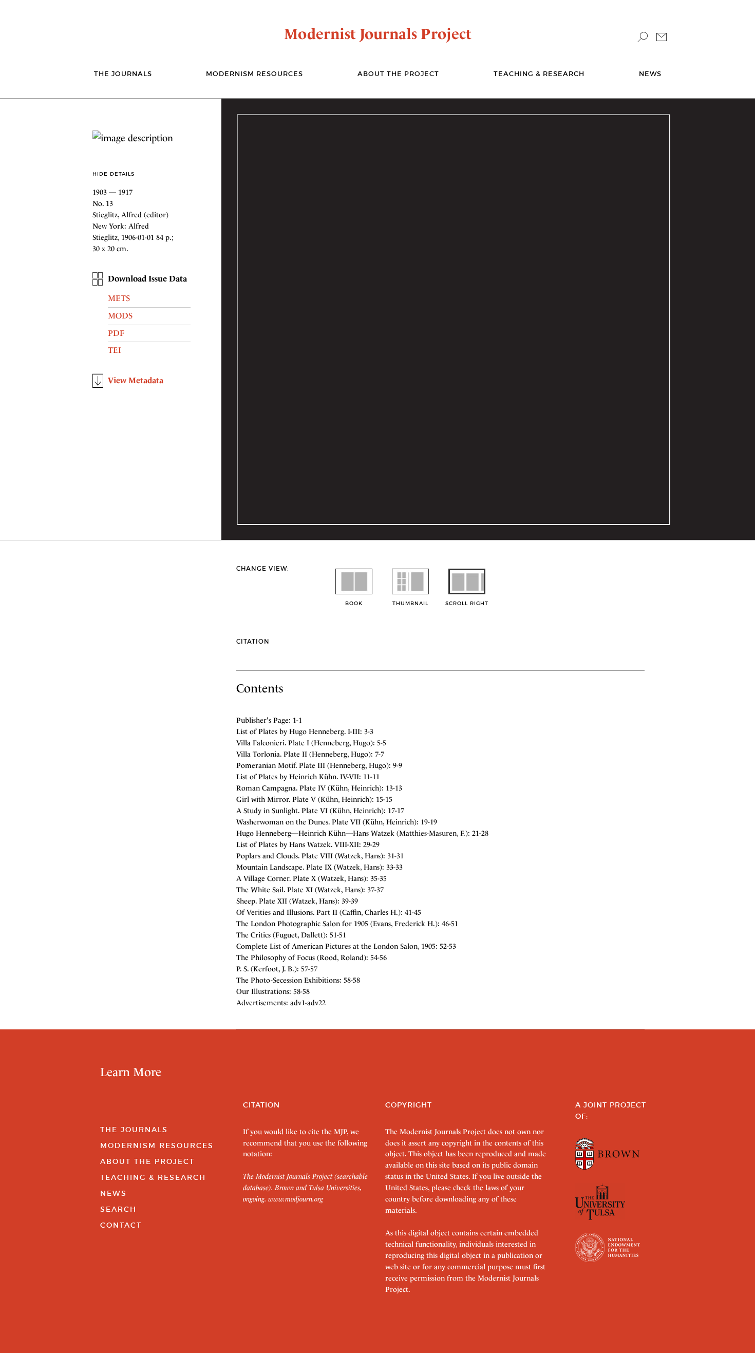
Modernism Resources (254, 73)
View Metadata (135, 380)
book (354, 603)
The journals (123, 73)
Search (118, 1209)
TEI (114, 350)
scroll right (466, 603)
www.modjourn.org (295, 1199)
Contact (121, 1225)
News (650, 73)
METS (119, 298)
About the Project (398, 73)
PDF (116, 333)
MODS (120, 316)
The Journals (134, 1129)
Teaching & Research (539, 73)
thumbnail (410, 603)
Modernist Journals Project (377, 34)
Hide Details (113, 174)
